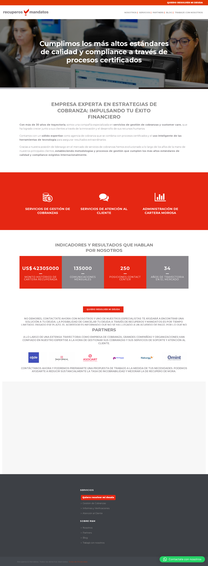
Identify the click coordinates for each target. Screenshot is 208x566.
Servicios (145, 12)
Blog (169, 12)
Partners (159, 12)
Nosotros (131, 12)
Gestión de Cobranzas (94, 503)
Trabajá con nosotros (189, 12)
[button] (182, 559)
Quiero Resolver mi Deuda (185, 2)
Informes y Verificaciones (96, 508)
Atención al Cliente (93, 513)
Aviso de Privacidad (78, 562)
